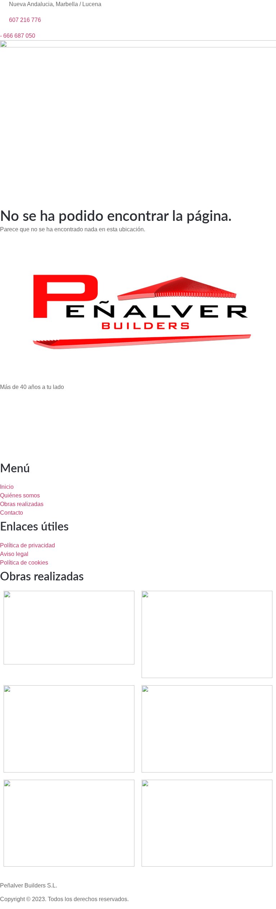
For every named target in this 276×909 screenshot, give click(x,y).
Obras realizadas (42, 577)
